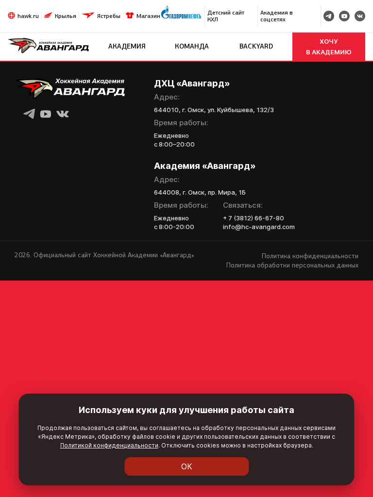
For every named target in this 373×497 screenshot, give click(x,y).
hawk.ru (28, 16)
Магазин (148, 16)
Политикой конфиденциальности (109, 445)
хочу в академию (329, 46)
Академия (127, 46)
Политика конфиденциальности (310, 256)
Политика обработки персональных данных (292, 265)
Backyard (256, 46)
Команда (192, 46)
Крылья (65, 16)
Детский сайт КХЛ (225, 16)
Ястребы (108, 16)
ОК (186, 466)
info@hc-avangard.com (259, 227)
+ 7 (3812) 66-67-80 (253, 218)
